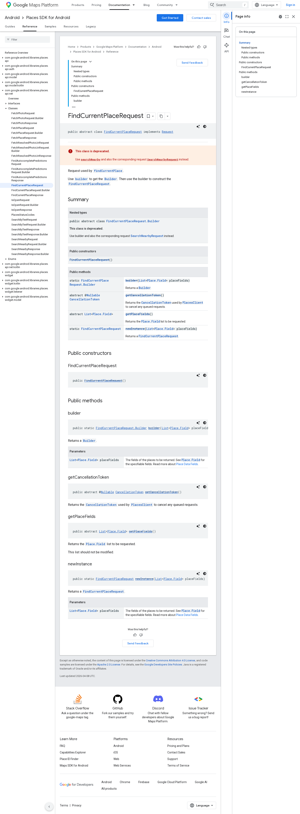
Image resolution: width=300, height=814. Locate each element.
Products (78, 5)
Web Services (122, 765)
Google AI (201, 782)
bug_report (280, 16)
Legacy (91, 26)
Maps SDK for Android (74, 765)
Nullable (93, 295)
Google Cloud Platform (172, 782)
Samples (50, 26)
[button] (26, 59)
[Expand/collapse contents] (90, 61)
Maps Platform (43, 5)
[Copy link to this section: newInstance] (96, 564)
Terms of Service (178, 765)
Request (167, 132)
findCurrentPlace (108, 171)
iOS (115, 752)
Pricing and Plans (178, 745)
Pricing (96, 5)
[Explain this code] (198, 126)
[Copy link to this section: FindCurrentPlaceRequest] (121, 366)
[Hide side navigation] (49, 807)
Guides (10, 26)
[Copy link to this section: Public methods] (106, 401)
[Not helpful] (205, 47)
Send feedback (192, 62)
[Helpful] (199, 47)
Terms (64, 805)
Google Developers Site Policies (163, 664)
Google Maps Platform (109, 46)
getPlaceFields (138, 314)
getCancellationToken (143, 295)
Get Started (170, 18)
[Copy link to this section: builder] (85, 413)
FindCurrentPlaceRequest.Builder (133, 221)
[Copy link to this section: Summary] (93, 199)
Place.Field (156, 280)
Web (116, 759)
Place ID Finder (69, 759)
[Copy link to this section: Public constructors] (115, 353)
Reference (29, 26)
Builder (110, 179)
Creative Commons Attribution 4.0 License (170, 660)
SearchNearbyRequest (162, 159)
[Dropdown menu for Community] (178, 5)
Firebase (143, 782)
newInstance (135, 329)
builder (81, 179)
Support (172, 759)
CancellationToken (85, 299)
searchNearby (90, 159)
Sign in (290, 5)
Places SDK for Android (48, 17)
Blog (146, 5)
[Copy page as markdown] (161, 116)
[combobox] (228, 5)
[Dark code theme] (204, 126)
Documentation (119, 5)
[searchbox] (27, 39)
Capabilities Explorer (73, 752)
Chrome (125, 782)
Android (12, 17)
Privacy (76, 805)
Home (71, 46)
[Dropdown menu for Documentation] (135, 5)
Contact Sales (176, 752)
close (293, 16)
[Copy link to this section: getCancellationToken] (113, 477)
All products (109, 788)
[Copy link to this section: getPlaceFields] (100, 516)
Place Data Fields (187, 464)
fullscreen (286, 16)
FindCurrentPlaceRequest (123, 132)
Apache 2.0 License (108, 664)
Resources (71, 26)
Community (165, 5)
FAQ (62, 745)
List (142, 280)
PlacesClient (192, 302)
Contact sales (201, 18)
